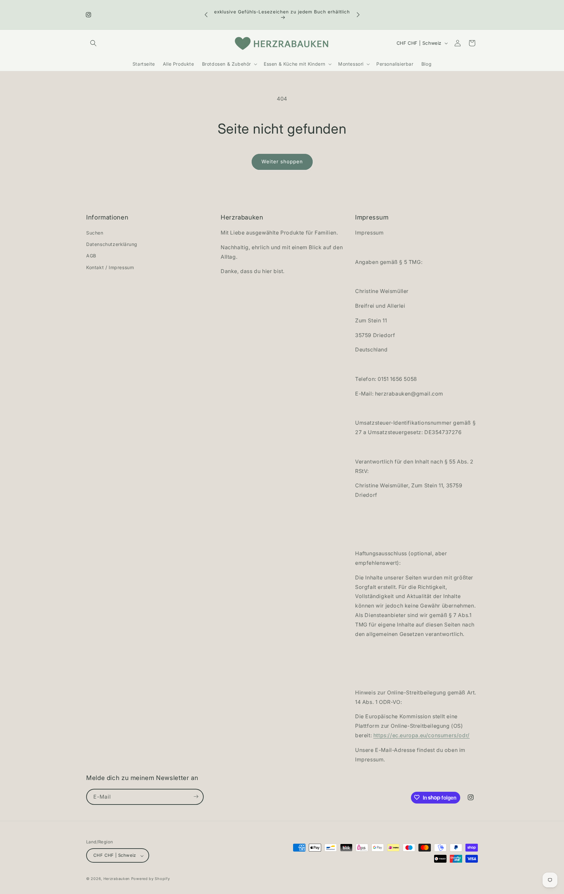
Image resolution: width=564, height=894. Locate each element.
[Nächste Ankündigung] (358, 14)
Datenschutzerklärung (111, 244)
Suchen (94, 233)
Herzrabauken (116, 879)
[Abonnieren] (196, 796)
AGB (91, 256)
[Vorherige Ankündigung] (206, 14)
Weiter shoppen (282, 161)
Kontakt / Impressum (110, 267)
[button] (93, 43)
